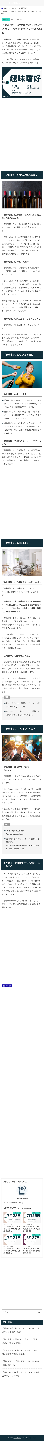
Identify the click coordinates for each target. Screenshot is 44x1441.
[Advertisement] (21, 116)
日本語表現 (5, 19)
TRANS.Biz (17, 1438)
